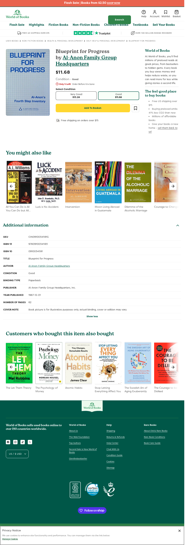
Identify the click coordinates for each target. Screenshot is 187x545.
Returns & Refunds (115, 437)
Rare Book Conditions (154, 437)
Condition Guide (114, 455)
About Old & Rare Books (155, 431)
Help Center (112, 443)
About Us (73, 431)
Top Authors (75, 443)
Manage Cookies (10, 539)
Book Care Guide (152, 443)
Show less (92, 316)
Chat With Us (112, 449)
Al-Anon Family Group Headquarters (86, 61)
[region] (92, 535)
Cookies (110, 461)
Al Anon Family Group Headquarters (49, 266)
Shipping (110, 431)
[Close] (179, 531)
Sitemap (110, 468)
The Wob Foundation (79, 437)
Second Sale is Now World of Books (83, 451)
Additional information (25, 226)
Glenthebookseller (78, 458)
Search (119, 19)
